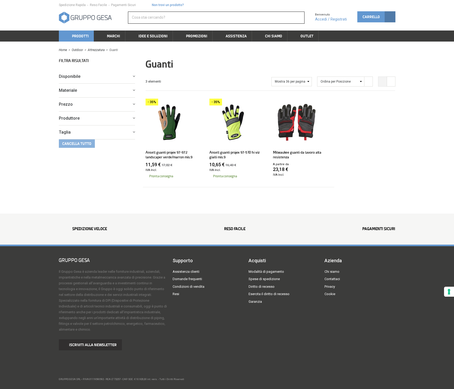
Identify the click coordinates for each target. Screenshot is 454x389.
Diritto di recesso (262, 287)
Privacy (329, 287)
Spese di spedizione (264, 279)
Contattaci (332, 279)
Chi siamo (331, 272)
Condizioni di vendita (188, 287)
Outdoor (77, 50)
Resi (176, 294)
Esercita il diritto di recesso (269, 294)
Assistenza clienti (186, 272)
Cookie (329, 294)
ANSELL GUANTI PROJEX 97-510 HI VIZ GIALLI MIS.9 (234, 154)
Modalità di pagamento (266, 272)
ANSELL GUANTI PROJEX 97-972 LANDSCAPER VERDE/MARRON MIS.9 (169, 154)
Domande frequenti (187, 279)
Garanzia (255, 302)
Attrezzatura (96, 50)
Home (63, 50)
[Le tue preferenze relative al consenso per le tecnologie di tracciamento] (449, 292)
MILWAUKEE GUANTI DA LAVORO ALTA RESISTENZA (297, 154)
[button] (376, 16)
